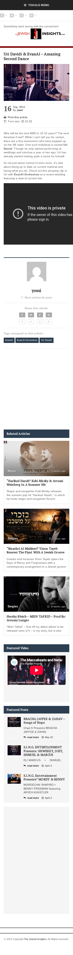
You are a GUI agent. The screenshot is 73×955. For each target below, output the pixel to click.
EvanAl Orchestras (27, 340)
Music (12, 470)
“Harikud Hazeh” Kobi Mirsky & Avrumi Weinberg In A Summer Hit (35, 483)
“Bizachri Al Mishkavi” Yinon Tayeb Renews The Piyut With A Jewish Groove (36, 550)
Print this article (17, 117)
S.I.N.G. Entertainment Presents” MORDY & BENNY (44, 777)
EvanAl (9, 340)
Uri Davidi (46, 340)
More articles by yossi (38, 297)
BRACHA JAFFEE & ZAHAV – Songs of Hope (44, 721)
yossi (20, 110)
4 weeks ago (58, 606)
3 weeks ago (58, 471)
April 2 (48, 798)
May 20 (49, 737)
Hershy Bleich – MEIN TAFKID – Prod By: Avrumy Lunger (36, 618)
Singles (13, 538)
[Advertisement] (36, 389)
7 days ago (58, 539)
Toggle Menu (38, 5)
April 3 (48, 766)
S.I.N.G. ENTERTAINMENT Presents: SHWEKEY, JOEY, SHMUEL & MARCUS (43, 751)
